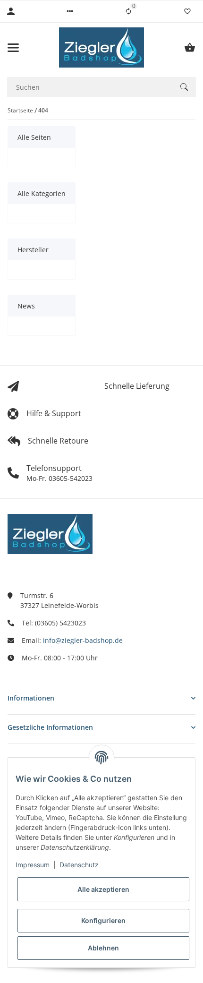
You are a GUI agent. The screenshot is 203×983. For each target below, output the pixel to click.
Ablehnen (103, 948)
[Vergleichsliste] (128, 11)
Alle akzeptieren (103, 889)
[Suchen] (184, 87)
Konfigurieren (103, 920)
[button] (70, 11)
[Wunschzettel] (187, 11)
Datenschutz (79, 865)
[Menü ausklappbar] (13, 47)
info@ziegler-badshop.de (83, 640)
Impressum (33, 865)
